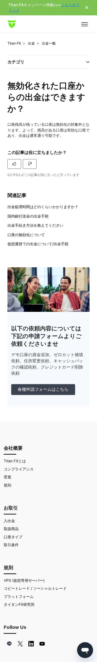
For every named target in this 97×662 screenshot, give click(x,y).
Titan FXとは (15, 461)
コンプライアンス (19, 469)
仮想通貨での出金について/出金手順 (37, 244)
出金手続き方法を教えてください (35, 225)
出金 (31, 43)
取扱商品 (11, 528)
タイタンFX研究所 (19, 604)
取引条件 (11, 544)
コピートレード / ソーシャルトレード (35, 588)
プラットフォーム (19, 596)
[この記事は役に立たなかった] (30, 164)
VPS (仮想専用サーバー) (24, 580)
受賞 (7, 477)
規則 (7, 485)
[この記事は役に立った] (14, 164)
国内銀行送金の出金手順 (27, 216)
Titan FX (14, 43)
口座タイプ (13, 537)
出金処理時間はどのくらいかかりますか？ (42, 206)
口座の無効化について (26, 234)
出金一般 (49, 43)
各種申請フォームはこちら (43, 389)
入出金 (9, 520)
